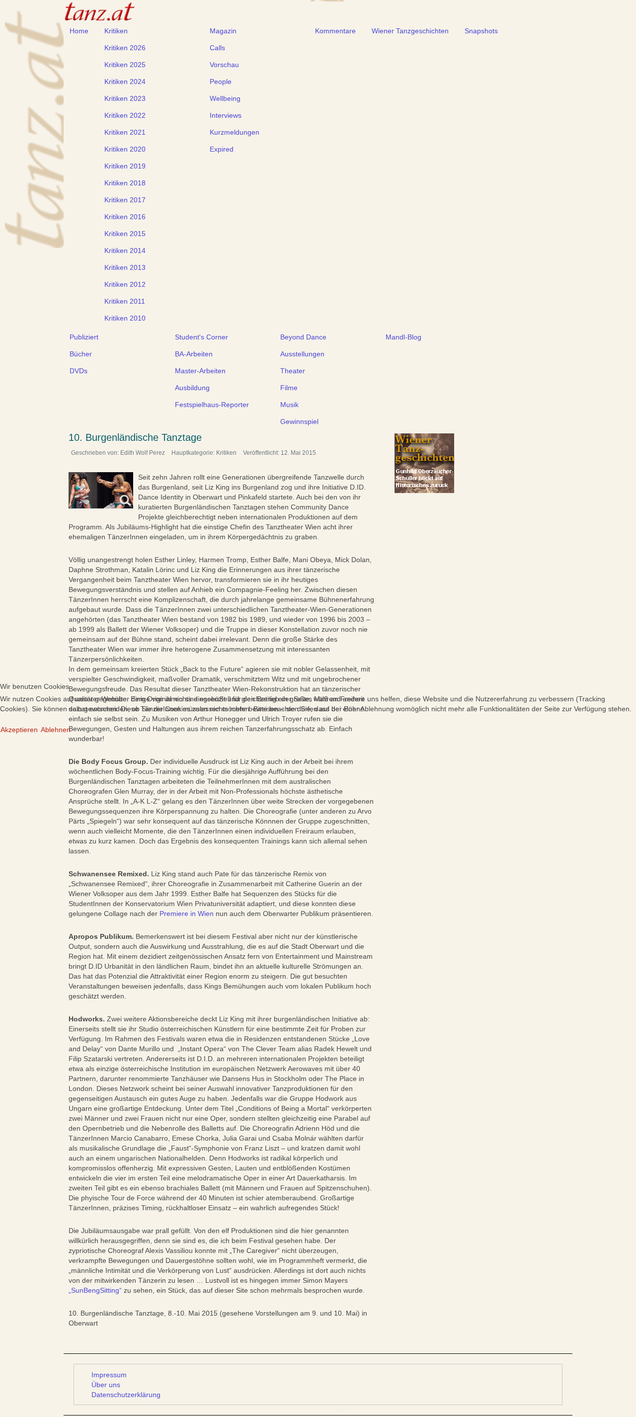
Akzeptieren (19, 730)
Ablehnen (56, 730)
